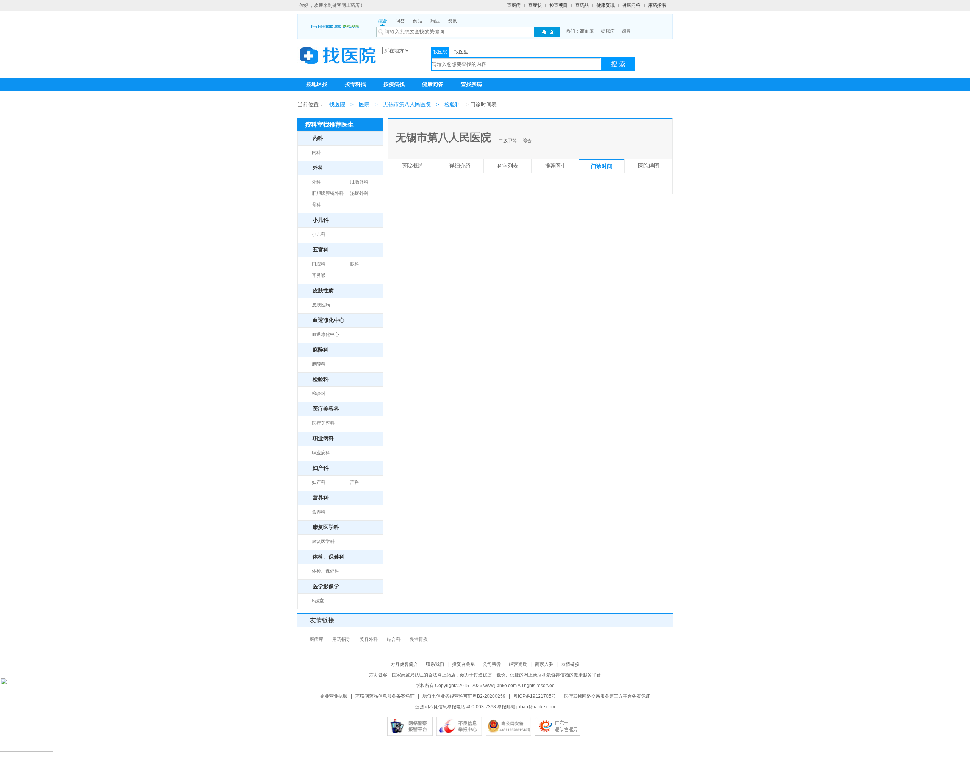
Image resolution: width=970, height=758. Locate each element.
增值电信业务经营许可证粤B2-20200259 (463, 696)
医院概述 (412, 166)
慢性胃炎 (419, 639)
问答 (400, 21)
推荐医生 (555, 166)
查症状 (535, 5)
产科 (354, 482)
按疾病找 (394, 84)
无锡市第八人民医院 (407, 104)
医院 (364, 104)
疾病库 (316, 639)
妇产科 (318, 482)
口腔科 (318, 264)
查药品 (582, 5)
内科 (316, 152)
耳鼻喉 (318, 275)
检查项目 (558, 5)
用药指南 (657, 5)
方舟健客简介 (404, 664)
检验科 (452, 104)
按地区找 (316, 84)
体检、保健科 (325, 571)
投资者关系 (463, 664)
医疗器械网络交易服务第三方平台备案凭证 (607, 696)
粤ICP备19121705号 (534, 696)
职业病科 (321, 452)
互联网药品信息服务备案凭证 (385, 696)
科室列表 (507, 166)
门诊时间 (601, 166)
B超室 (318, 600)
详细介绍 (460, 166)
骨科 (316, 204)
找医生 (461, 52)
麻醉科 (318, 364)
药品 (417, 21)
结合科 (394, 639)
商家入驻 (544, 664)
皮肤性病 (321, 305)
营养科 (318, 512)
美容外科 (369, 639)
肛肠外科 (359, 182)
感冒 (626, 31)
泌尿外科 (359, 193)
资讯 (452, 21)
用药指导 (341, 639)
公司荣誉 (492, 664)
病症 (435, 21)
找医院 (440, 52)
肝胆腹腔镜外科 (328, 193)
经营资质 (518, 664)
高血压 (587, 31)
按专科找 (355, 84)
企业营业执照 (333, 696)
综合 (382, 21)
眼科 (354, 264)
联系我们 (435, 664)
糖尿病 (608, 31)
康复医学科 (323, 541)
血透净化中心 (325, 334)
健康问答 (631, 5)
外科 (316, 182)
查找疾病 (471, 84)
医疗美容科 (323, 423)
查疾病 (514, 5)
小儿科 (318, 234)
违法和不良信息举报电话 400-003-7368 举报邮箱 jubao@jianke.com (485, 706)
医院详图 (648, 166)
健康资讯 (605, 5)
